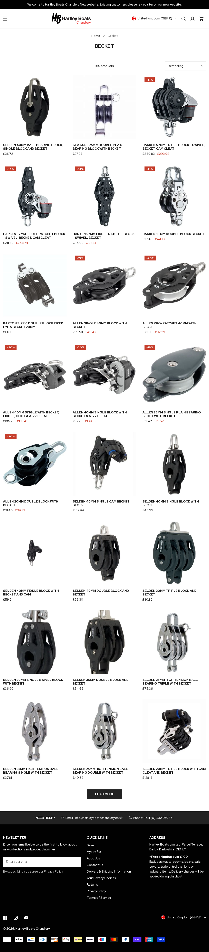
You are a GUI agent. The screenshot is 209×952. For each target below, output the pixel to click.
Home (95, 36)
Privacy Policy (96, 891)
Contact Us (95, 865)
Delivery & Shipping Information (109, 871)
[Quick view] (58, 134)
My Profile (94, 852)
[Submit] (75, 861)
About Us (93, 858)
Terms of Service (99, 898)
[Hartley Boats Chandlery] (71, 18)
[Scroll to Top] (202, 930)
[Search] (183, 18)
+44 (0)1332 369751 (158, 818)
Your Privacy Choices (101, 878)
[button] (201, 18)
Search (92, 845)
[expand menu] (5, 18)
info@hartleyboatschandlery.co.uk (98, 818)
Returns (92, 885)
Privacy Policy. (53, 871)
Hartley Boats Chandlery (33, 929)
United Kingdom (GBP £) (155, 18)
